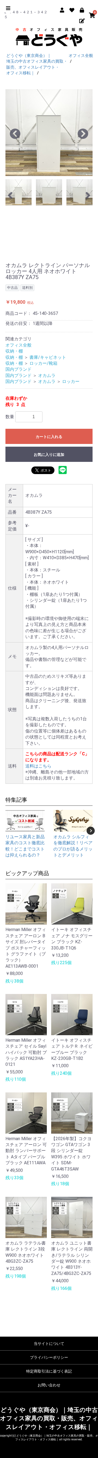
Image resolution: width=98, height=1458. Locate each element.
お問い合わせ (49, 1385)
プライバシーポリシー (49, 1357)
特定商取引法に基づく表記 (49, 1371)
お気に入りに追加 (49, 454)
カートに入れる (49, 436)
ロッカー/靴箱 (43, 363)
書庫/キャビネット (47, 357)
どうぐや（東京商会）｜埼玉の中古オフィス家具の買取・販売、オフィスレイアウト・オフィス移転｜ (49, 1418)
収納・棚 (14, 351)
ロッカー (70, 381)
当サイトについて (49, 1343)
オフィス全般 (18, 345)
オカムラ (47, 375)
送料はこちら (38, 766)
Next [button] (91, 831)
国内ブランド (18, 369)
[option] (49, 132)
